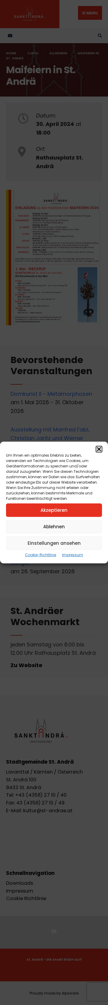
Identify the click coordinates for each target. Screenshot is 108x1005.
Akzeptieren (54, 510)
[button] (99, 449)
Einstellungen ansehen (54, 543)
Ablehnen (54, 526)
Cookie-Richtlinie (40, 554)
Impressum (72, 554)
